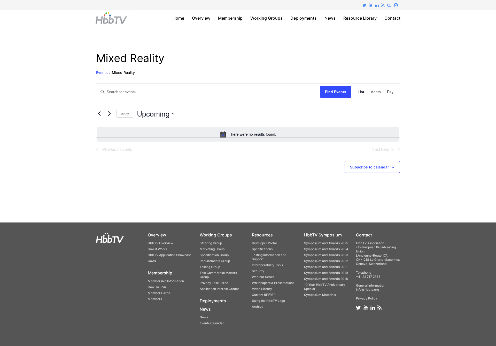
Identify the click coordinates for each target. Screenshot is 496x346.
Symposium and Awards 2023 (326, 255)
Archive (257, 307)
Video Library (262, 289)
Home (178, 18)
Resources (262, 234)
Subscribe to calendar (369, 167)
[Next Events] (109, 114)
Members (155, 299)
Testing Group (210, 267)
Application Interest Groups (219, 289)
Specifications (262, 249)
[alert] (248, 134)
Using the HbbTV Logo (268, 301)
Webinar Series (263, 277)
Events (102, 72)
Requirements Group (215, 261)
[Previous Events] (99, 114)
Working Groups (266, 18)
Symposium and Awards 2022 (326, 261)
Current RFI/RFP (264, 295)
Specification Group (214, 255)
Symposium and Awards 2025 (326, 243)
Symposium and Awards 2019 (326, 273)
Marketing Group (212, 249)
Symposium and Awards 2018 (326, 279)
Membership (230, 18)
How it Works (157, 249)
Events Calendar (212, 323)
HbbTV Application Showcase (169, 255)
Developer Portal (264, 243)
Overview (201, 18)
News (330, 18)
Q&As (152, 261)
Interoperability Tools (267, 265)
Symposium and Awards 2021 (326, 267)
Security (258, 271)
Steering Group (211, 243)
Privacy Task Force (214, 283)
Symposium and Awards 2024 (326, 249)
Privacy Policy (366, 298)
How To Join (157, 287)
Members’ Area (159, 293)
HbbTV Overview (160, 243)
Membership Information (166, 281)
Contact (392, 18)
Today (124, 113)
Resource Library (360, 18)
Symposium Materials (320, 295)
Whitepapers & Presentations (273, 283)
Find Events (335, 91)
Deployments (303, 18)
